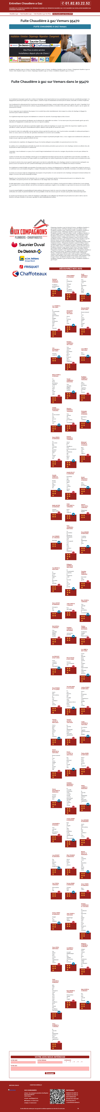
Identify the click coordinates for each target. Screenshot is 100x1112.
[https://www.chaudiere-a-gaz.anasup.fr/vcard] (57, 1096)
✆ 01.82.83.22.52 (75, 3)
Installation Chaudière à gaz (83, 8)
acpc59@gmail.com (33, 1098)
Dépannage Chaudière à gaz (40, 8)
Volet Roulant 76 (71, 1100)
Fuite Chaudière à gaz (69, 8)
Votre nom (14, 1060)
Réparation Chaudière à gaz (55, 8)
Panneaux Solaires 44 (72, 1093)
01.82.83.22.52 (34, 1100)
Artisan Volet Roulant (72, 1098)
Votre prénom (41, 1060)
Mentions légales (14, 1085)
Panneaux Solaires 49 (72, 1095)
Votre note (67, 1060)
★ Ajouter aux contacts (73, 1102)
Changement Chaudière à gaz (17, 9)
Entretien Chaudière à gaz (25, 8)
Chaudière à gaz (13, 8)
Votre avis (14, 1065)
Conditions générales (36, 1085)
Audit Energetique (71, 1096)
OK (78, 1108)
